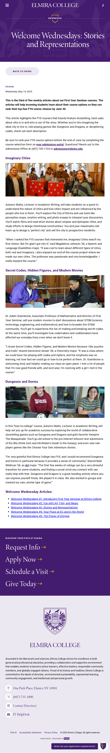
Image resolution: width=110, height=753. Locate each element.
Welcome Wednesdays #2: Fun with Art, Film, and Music (44, 503)
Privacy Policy (51, 732)
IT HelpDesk (21, 714)
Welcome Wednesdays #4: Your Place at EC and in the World (47, 511)
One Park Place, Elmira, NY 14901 (35, 688)
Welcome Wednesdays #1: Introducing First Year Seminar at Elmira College (56, 499)
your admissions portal (50, 144)
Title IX (13, 732)
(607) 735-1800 (23, 697)
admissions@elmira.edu (68, 148)
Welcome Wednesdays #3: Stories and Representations (44, 507)
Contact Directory (25, 705)
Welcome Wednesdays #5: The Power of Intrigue (40, 516)
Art (27, 465)
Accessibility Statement (30, 732)
